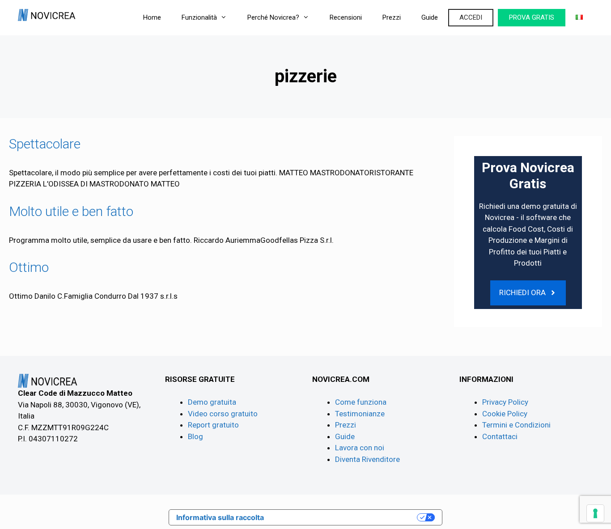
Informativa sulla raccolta (220, 517)
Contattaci (500, 436)
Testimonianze (360, 413)
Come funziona (360, 402)
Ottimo (29, 267)
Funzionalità (199, 17)
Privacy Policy (505, 402)
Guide (429, 17)
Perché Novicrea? (273, 17)
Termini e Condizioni (516, 424)
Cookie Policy (504, 413)
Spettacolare (45, 144)
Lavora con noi (359, 447)
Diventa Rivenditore (367, 459)
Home (152, 17)
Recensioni (346, 17)
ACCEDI (470, 17)
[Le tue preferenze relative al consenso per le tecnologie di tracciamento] (595, 513)
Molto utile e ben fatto (71, 211)
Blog (195, 436)
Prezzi (391, 17)
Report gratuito (213, 424)
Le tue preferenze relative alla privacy (345, 517)
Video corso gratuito (223, 413)
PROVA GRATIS (531, 17)
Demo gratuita (212, 402)
